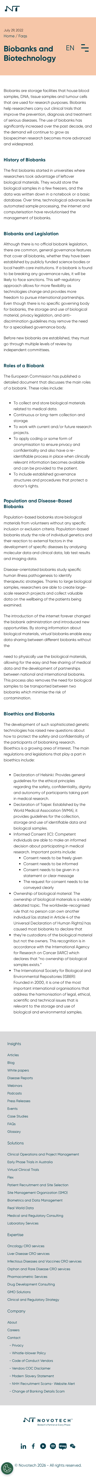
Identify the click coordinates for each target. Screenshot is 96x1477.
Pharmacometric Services (27, 1277)
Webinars (14, 1086)
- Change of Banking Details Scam (36, 1391)
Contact (13, 1338)
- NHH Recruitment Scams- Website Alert (41, 1384)
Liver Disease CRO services (28, 1254)
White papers (18, 1070)
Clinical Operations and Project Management (43, 1154)
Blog (11, 1063)
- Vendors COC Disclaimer (28, 1368)
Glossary (14, 1132)
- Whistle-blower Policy (26, 1353)
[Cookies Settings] (7, 1468)
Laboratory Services (22, 1223)
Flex (10, 1177)
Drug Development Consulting (31, 1284)
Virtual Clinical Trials (23, 1170)
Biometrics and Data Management (35, 1200)
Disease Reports (20, 1078)
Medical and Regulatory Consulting (35, 1216)
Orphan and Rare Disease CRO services (38, 1269)
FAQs (11, 1124)
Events (12, 1109)
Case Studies (17, 1116)
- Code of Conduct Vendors (30, 1361)
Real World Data (20, 1208)
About (12, 1322)
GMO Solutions (19, 1292)
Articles (13, 1055)
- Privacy (15, 1345)
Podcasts (14, 1093)
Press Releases (18, 1101)
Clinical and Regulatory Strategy (33, 1300)
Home (9, 36)
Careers (13, 1330)
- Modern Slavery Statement (30, 1376)
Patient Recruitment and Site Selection (37, 1185)
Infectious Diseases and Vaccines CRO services (44, 1261)
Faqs (22, 36)
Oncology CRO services (25, 1246)
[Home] (12, 8)
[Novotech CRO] (48, 1425)
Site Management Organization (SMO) (37, 1193)
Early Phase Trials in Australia (30, 1162)
